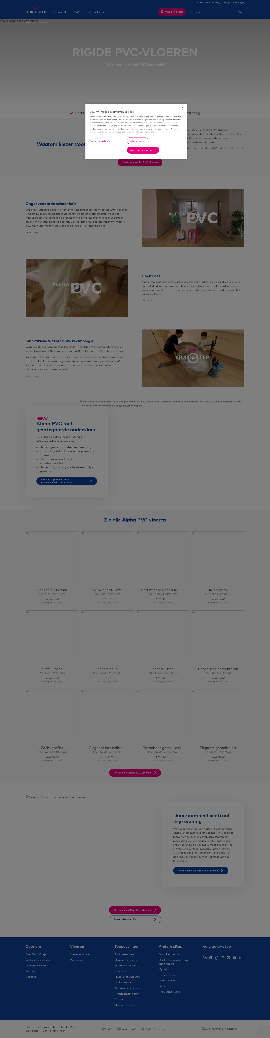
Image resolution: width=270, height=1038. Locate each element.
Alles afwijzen (137, 141)
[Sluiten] (182, 107)
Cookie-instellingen (100, 141)
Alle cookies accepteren (143, 150)
